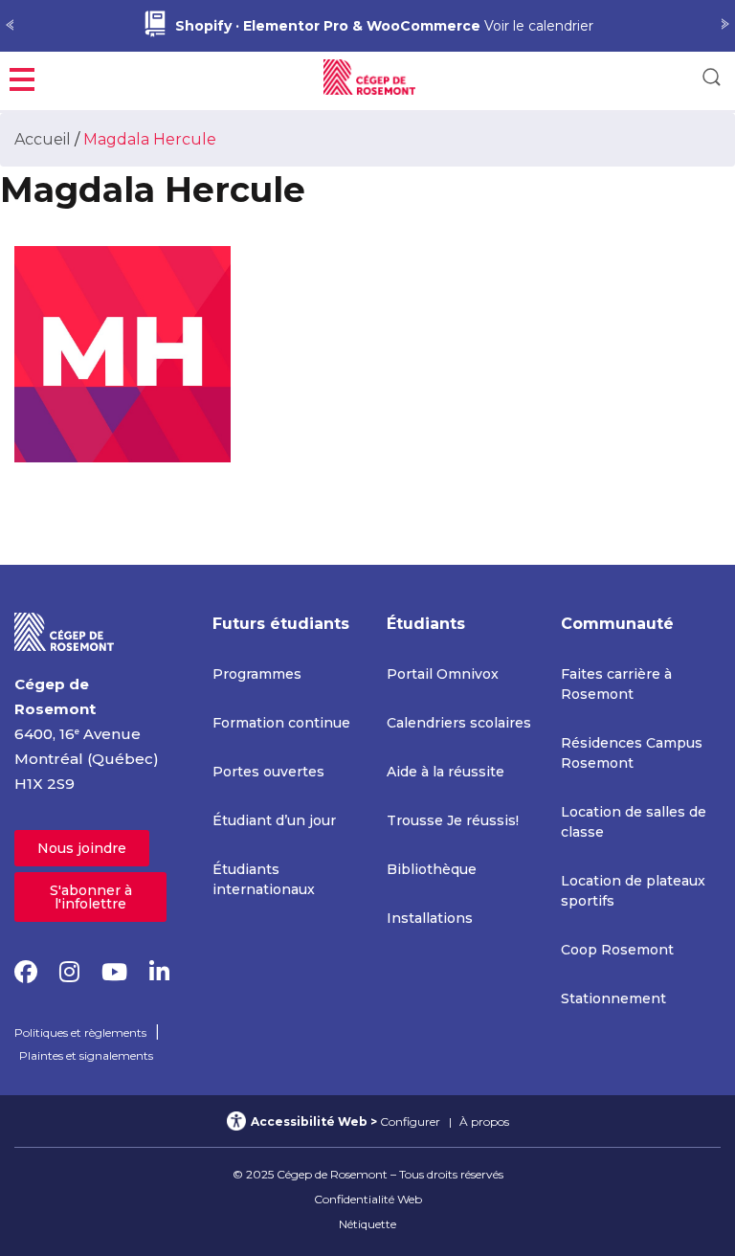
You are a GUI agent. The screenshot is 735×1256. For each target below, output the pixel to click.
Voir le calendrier (384, 26)
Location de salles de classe (633, 822)
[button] (22, 77)
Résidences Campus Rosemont (631, 753)
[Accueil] (64, 630)
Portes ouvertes (268, 771)
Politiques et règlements (80, 1032)
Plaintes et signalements (86, 1055)
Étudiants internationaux (263, 879)
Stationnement (613, 998)
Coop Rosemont (617, 949)
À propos (484, 1121)
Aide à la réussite (445, 771)
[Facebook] (25, 972)
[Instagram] (69, 972)
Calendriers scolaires (459, 722)
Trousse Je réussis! (453, 820)
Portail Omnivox (443, 674)
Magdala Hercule (149, 139)
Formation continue (281, 722)
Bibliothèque (432, 869)
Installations (430, 918)
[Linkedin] (159, 972)
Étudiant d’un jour (274, 820)
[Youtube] (114, 972)
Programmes (256, 674)
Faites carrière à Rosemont (616, 684)
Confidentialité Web (368, 1199)
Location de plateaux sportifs (633, 890)
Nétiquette (367, 1224)
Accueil (42, 139)
